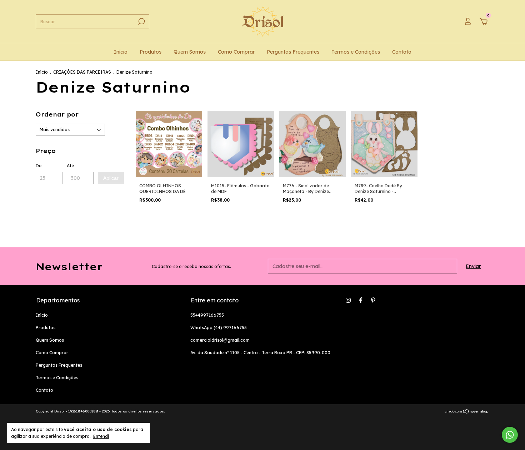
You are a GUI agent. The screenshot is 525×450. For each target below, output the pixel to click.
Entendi (101, 436)
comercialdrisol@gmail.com (220, 340)
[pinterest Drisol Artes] (373, 300)
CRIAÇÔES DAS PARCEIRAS (82, 72)
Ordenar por (57, 114)
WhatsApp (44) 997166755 (218, 327)
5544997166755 (207, 315)
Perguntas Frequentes (293, 52)
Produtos (150, 52)
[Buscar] (141, 21)
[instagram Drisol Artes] (348, 300)
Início (121, 52)
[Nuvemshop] (467, 412)
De (38, 165)
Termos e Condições (355, 52)
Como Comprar (236, 52)
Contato (401, 52)
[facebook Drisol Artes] (361, 300)
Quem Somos (190, 52)
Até (70, 165)
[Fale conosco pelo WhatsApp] (510, 435)
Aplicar (111, 178)
